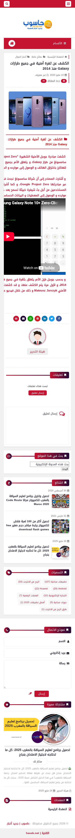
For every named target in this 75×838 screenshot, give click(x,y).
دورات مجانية (58, 602)
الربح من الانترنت (28, 582)
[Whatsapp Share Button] (30, 318)
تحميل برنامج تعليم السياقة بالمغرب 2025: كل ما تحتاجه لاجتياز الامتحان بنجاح (28, 550)
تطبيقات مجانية (56, 582)
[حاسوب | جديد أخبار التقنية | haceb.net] (37, 25)
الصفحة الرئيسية (55, 57)
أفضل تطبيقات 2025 (32, 602)
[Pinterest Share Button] (45, 318)
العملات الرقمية (28, 595)
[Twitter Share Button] (52, 318)
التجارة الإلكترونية (55, 595)
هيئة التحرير (62, 791)
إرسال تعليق (37, 393)
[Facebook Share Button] (59, 318)
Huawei (41, 589)
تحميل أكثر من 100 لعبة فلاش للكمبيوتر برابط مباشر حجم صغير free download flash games (27, 525)
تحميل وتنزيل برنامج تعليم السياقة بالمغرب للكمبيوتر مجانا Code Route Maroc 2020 (27, 500)
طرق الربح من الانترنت (54, 609)
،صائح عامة (37, 57)
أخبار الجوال (20, 57)
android (60, 589)
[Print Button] (16, 318)
